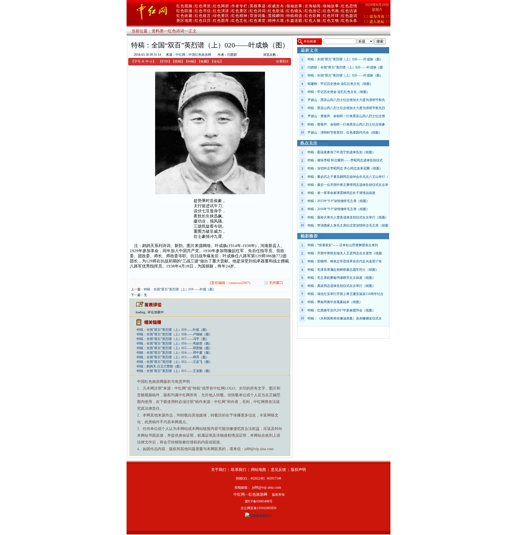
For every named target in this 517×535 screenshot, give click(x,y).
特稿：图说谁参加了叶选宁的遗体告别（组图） (341, 152)
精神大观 (276, 21)
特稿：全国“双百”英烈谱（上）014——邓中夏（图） (174, 353)
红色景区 (239, 11)
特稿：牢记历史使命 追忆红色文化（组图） (339, 92)
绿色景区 (221, 16)
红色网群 (221, 6)
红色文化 (239, 21)
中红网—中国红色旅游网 (193, 55)
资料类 (158, 31)
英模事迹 (258, 6)
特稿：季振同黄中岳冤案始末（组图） (335, 302)
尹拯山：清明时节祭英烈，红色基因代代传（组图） (345, 132)
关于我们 (218, 470)
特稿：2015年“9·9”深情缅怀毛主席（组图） (338, 201)
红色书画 (331, 11)
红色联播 (184, 11)
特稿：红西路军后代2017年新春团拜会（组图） (341, 310)
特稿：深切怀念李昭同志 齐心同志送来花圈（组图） (345, 168)
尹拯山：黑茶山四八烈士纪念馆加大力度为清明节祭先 (346, 100)
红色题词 (349, 16)
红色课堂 (258, 21)
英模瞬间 (276, 16)
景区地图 (184, 21)
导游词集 (258, 16)
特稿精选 (294, 16)
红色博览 (203, 6)
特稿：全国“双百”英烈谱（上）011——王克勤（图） (174, 371)
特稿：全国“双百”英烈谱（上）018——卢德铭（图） (174, 334)
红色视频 (184, 6)
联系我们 (238, 470)
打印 (165, 61)
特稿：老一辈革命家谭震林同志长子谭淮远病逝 (341, 193)
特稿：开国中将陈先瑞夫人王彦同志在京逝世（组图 (345, 253)
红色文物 (331, 21)
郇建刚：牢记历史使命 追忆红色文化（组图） (340, 84)
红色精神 (239, 16)
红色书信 (203, 11)
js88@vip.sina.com (266, 487)
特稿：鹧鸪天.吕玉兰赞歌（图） (160, 366)
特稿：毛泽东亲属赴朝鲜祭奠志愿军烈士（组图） (343, 270)
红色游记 (313, 11)
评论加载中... (157, 312)
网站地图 (258, 470)
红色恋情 (349, 6)
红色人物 (313, 21)
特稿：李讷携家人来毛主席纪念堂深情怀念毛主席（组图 (348, 225)
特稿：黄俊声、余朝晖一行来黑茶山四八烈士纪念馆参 (346, 124)
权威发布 (276, 6)
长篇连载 (294, 21)
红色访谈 (349, 11)
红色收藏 (184, 16)
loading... (142, 312)
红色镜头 (294, 11)
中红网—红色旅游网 (250, 494)
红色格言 (203, 16)
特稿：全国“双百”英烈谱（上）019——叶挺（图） (180, 289)
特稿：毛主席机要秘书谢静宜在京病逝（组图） (341, 278)
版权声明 (298, 470)
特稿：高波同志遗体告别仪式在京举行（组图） (341, 286)
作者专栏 (239, 6)
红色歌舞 (313, 16)
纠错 (191, 61)
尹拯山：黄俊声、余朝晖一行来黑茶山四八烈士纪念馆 (346, 116)
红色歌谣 (276, 11)
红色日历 (203, 21)
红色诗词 (258, 11)
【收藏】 (203, 61)
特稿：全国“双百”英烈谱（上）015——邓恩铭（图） (174, 348)
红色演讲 (221, 11)
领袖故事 (294, 6)
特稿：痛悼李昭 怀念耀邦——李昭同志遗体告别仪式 (345, 160)
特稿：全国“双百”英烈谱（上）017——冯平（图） (173, 339)
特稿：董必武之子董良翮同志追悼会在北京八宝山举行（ (348, 177)
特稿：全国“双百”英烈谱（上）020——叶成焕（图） (345, 59)
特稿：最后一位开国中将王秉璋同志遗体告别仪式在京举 (348, 185)
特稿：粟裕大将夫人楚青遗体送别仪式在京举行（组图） (348, 217)
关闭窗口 (276, 283)
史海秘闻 (313, 6)
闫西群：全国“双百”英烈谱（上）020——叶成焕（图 (345, 67)
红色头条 (349, 21)
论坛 (217, 61)
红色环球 (331, 16)
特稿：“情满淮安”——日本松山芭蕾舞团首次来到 (343, 245)
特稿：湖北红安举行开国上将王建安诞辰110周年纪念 (345, 294)
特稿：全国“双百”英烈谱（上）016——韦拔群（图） (174, 343)
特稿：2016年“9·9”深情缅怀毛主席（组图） (338, 209)
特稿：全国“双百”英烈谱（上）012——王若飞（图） (174, 362)
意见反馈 (278, 470)
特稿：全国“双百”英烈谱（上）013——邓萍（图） (173, 357)
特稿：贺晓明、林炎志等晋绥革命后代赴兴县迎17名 (345, 261)
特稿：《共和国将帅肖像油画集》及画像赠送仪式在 (345, 318)
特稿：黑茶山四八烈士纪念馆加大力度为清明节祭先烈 (346, 108)
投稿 (178, 61)
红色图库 (221, 21)
